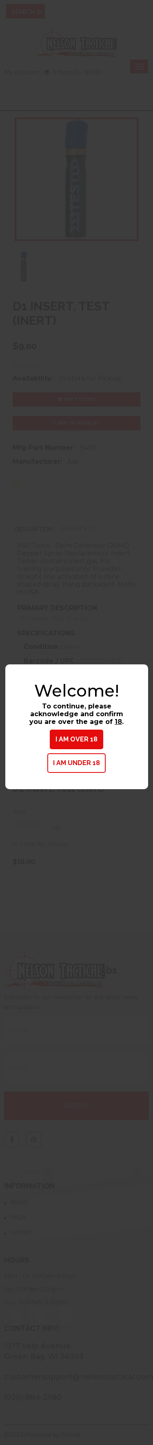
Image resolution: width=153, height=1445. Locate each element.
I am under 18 (76, 763)
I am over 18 (76, 739)
